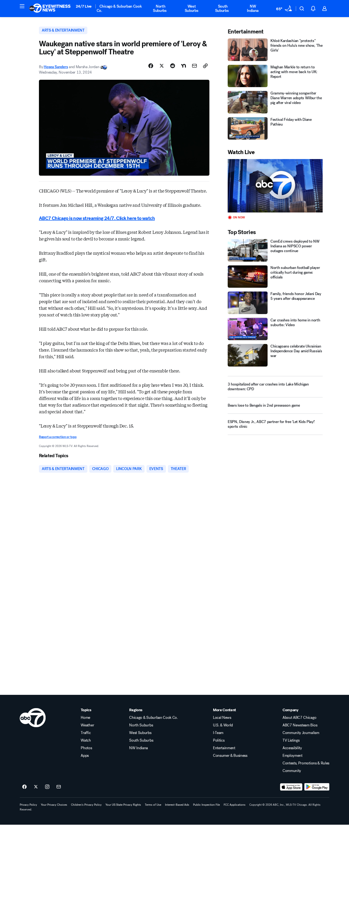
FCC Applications (234, 804)
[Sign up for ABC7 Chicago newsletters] (58, 787)
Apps (85, 756)
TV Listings (291, 740)
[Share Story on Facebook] (151, 66)
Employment (292, 756)
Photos (86, 748)
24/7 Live (84, 6)
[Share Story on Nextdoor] (183, 66)
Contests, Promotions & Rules (306, 763)
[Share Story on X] (162, 66)
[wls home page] (33, 717)
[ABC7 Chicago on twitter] (36, 787)
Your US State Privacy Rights (123, 804)
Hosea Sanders (56, 66)
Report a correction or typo (57, 437)
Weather (87, 725)
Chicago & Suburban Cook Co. (119, 8)
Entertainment (224, 748)
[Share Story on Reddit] (173, 66)
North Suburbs (160, 8)
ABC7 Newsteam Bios (300, 725)
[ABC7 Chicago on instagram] (47, 787)
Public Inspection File (206, 804)
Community (292, 771)
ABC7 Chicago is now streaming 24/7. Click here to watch (97, 218)
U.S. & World (223, 725)
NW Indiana (253, 8)
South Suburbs (222, 8)
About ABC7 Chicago (299, 718)
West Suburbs (191, 8)
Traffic (86, 733)
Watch (86, 740)
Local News (222, 718)
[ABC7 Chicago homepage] (50, 8)
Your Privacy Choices (54, 804)
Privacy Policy (28, 804)
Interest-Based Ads (177, 804)
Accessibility (292, 748)
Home (85, 718)
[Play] (275, 185)
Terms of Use (153, 804)
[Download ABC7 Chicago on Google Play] (316, 787)
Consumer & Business (230, 756)
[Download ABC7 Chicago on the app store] (291, 787)
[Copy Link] (205, 66)
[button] (22, 6)
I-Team (218, 733)
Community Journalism (301, 733)
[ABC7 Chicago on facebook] (24, 787)
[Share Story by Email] (194, 66)
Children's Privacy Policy (86, 804)
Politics (218, 740)
